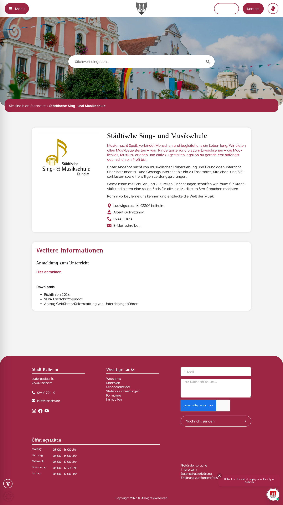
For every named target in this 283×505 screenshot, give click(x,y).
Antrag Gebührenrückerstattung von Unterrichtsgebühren (91, 304)
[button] (8, 496)
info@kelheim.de (48, 400)
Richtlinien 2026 (57, 294)
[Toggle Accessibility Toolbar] (8, 484)
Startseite (38, 105)
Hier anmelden (48, 272)
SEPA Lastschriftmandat (63, 299)
